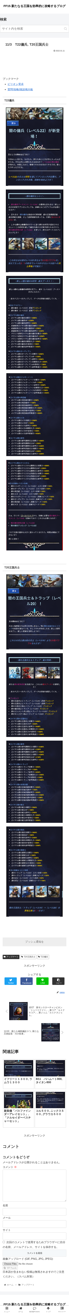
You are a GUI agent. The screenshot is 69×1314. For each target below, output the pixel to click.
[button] (65, 29)
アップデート (12, 957)
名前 (5, 1205)
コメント (10, 1167)
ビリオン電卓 (16, 84)
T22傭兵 (44, 957)
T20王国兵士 (29, 957)
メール (7, 1217)
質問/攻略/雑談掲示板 (20, 89)
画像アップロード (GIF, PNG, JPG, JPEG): (28, 1258)
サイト (7, 1230)
